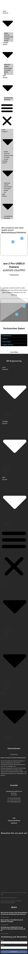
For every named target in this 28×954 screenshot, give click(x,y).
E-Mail (2, 945)
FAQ (5, 74)
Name (2, 940)
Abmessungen (7, 341)
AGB (14, 818)
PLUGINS (6, 40)
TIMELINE (6, 66)
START (4, 11)
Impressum (14, 823)
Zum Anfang (14, 352)
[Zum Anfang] (14, 349)
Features (5, 338)
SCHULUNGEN (7, 70)
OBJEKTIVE (6, 35)
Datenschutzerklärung (14, 820)
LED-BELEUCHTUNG (8, 37)
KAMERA (6, 33)
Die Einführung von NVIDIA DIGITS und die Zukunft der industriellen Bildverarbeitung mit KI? (13, 929)
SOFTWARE (6, 38)
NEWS (4, 75)
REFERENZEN (7, 99)
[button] (7, 115)
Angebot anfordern (8, 344)
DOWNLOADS (7, 64)
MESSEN (6, 72)
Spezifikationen (7, 335)
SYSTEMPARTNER (8, 97)
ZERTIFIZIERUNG (8, 68)
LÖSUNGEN (5, 42)
